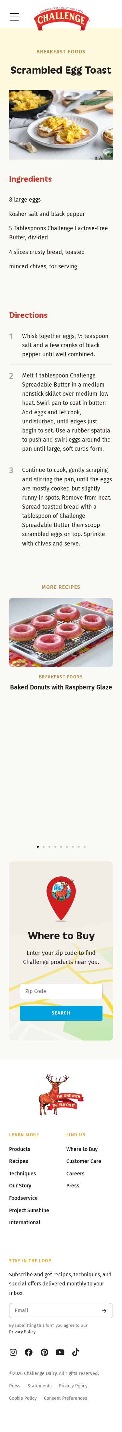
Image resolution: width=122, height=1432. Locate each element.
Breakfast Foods (61, 52)
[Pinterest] (44, 1352)
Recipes (18, 1161)
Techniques (22, 1173)
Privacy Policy (22, 1331)
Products (19, 1149)
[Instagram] (13, 1352)
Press (14, 1386)
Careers (75, 1173)
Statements (40, 1386)
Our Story (20, 1186)
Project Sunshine (29, 1210)
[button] (38, 847)
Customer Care (83, 1161)
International (24, 1222)
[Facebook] (29, 1352)
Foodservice (23, 1198)
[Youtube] (60, 1352)
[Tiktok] (75, 1352)
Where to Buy (82, 1149)
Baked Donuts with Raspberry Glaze (61, 687)
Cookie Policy (23, 1398)
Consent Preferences (65, 1398)
